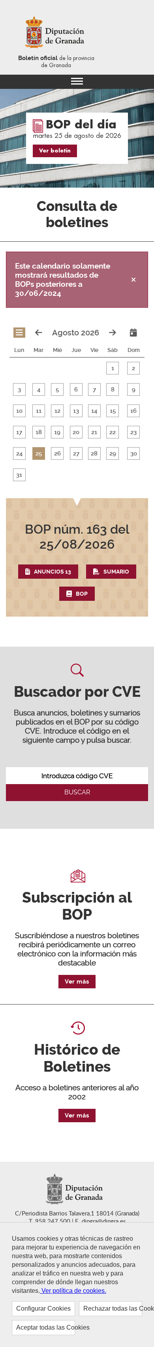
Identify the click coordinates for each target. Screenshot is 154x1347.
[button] (77, 561)
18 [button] (39, 432)
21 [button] (94, 432)
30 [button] (133, 453)
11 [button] (38, 410)
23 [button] (133, 432)
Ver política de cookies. (73, 1290)
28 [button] (94, 453)
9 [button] (133, 389)
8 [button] (113, 389)
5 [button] (57, 389)
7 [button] (94, 389)
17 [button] (19, 432)
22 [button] (112, 432)
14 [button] (94, 410)
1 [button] (112, 368)
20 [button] (76, 432)
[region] (77, 1284)
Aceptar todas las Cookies (45, 1327)
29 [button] (112, 453)
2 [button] (133, 368)
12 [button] (57, 410)
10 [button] (19, 410)
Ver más (77, 981)
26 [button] (57, 453)
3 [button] (19, 389)
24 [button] (19, 453)
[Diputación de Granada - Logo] (56, 33)
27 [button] (76, 453)
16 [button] (133, 410)
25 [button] (39, 453)
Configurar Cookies (43, 1308)
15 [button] (113, 410)
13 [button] (76, 410)
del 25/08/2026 (77, 537)
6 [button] (76, 389)
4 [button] (38, 389)
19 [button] (57, 432)
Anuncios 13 (52, 571)
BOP (82, 594)
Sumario (116, 571)
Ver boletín (55, 150)
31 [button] (19, 474)
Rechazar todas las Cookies (112, 1308)
